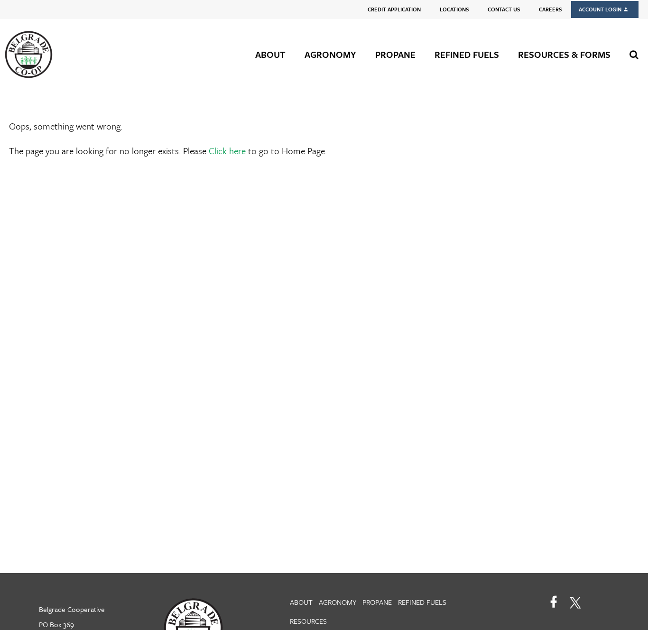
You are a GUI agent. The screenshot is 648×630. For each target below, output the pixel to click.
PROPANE (395, 54)
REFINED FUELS (467, 54)
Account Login (601, 9)
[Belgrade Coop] (63, 54)
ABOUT (270, 54)
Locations (454, 9)
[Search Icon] (634, 54)
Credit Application (394, 9)
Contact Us (504, 9)
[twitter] (575, 601)
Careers (550, 9)
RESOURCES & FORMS (564, 54)
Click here (227, 150)
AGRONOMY (330, 54)
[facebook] (554, 601)
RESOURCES (308, 621)
